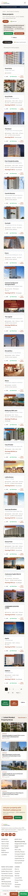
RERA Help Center (6, 884)
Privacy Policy (19, 880)
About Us (17, 871)
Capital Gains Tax (19, 858)
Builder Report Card (6, 871)
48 (21, 689)
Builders (3, 850)
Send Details (22, 76)
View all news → (22, 717)
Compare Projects (20, 854)
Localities (4, 854)
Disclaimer (18, 884)
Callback (14, 894)
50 (12, 692)
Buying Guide (18, 863)
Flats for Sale (5, 843)
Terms (16, 882)
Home (4, 11)
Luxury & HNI (18, 878)
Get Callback (14, 703)
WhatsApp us (8, 33)
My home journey (20, 841)
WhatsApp (14, 76)
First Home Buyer (19, 860)
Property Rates (5, 886)
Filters (15, 37)
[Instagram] (6, 834)
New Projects (5, 848)
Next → (18, 692)
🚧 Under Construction (20, 42)
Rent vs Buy (18, 849)
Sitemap (17, 886)
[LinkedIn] (10, 834)
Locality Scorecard (6, 869)
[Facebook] (2, 834)
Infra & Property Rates (5, 878)
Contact (17, 873)
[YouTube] (13, 834)
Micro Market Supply (7, 875)
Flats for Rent (5, 841)
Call (7, 76)
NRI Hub (17, 875)
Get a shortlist (19, 33)
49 (8, 692)
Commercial (4, 846)
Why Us (17, 869)
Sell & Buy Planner (20, 851)
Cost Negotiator (19, 856)
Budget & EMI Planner (21, 843)
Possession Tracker (7, 873)
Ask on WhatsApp (5, 703)
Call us (23, 702)
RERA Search (5, 852)
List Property (8, 817)
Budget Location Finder (19, 846)
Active (5, 21)
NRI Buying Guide (6, 881)
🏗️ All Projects (7, 42)
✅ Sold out (13, 21)
